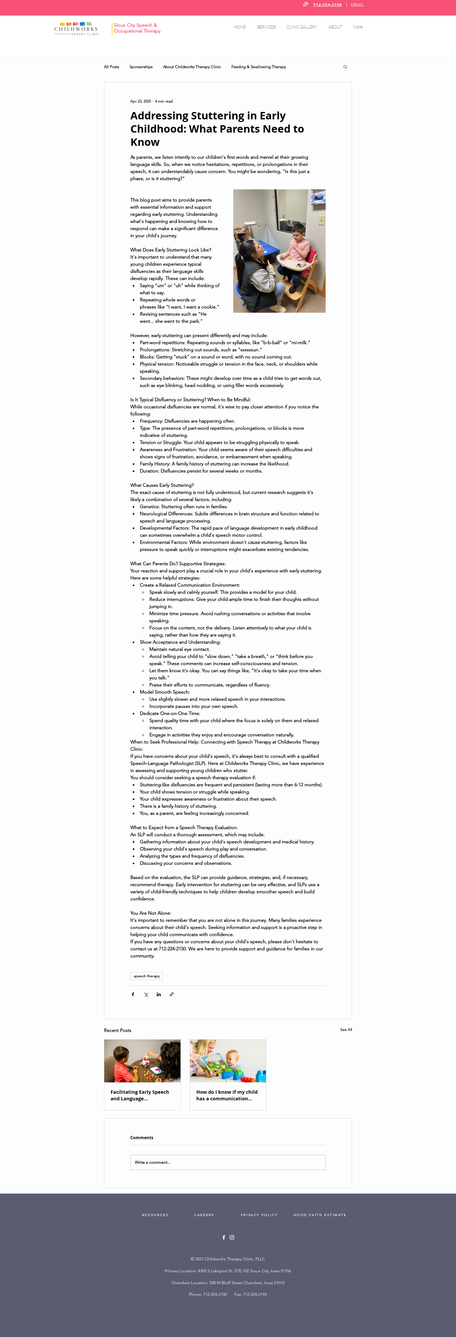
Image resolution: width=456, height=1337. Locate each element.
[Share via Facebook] (132, 994)
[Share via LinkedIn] (158, 994)
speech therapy (147, 976)
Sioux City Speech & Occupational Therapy (137, 28)
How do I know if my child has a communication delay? (227, 1095)
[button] (268, 27)
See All (346, 1029)
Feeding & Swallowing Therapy (258, 66)
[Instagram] (232, 1237)
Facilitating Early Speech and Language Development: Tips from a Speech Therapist (141, 1095)
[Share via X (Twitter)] (145, 994)
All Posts (111, 66)
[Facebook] (224, 1237)
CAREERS (206, 1215)
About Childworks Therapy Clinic (192, 66)
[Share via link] (171, 994)
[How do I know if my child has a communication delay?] (228, 1061)
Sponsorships (141, 66)
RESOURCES (155, 1215)
